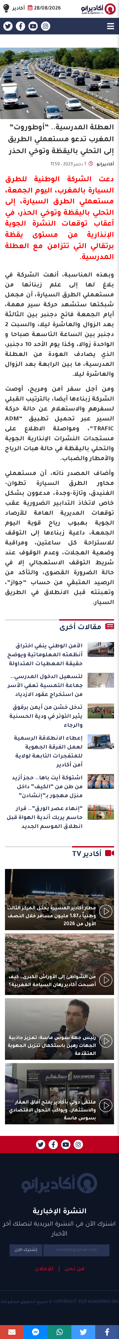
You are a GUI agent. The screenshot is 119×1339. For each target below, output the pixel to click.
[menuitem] (72, 1269)
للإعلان (44, 1269)
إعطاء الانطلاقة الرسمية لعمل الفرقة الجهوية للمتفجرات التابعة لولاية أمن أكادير (48, 752)
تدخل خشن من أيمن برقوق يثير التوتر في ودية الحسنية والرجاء (46, 717)
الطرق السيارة (48, 202)
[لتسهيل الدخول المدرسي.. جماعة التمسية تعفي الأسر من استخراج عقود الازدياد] (101, 680)
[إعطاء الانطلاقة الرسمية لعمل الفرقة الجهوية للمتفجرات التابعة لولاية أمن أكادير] (101, 741)
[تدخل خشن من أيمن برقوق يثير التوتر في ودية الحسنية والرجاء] (101, 711)
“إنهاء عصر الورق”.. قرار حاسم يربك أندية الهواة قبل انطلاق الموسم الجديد (45, 818)
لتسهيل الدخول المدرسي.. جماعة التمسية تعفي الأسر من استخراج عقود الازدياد (45, 686)
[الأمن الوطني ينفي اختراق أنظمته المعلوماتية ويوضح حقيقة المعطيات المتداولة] (101, 649)
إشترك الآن (26, 1250)
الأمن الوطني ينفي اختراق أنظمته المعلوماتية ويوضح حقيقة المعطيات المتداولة (45, 655)
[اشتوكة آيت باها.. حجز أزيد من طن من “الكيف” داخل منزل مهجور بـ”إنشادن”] (101, 781)
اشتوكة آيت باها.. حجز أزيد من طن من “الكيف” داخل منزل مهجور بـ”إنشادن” (47, 787)
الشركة (79, 180)
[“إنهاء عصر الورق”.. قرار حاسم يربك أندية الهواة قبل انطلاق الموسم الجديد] (101, 812)
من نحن (74, 1269)
